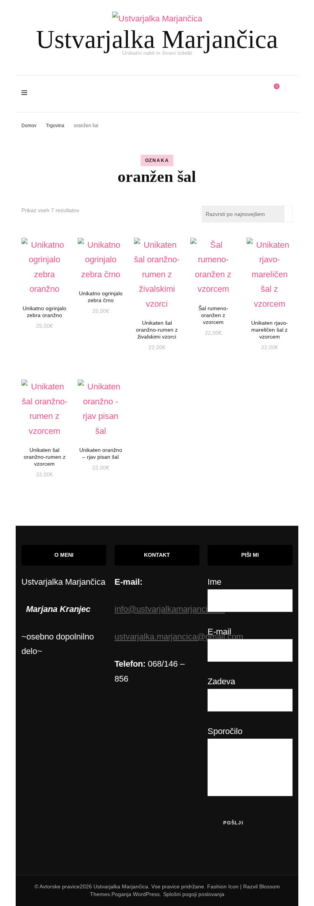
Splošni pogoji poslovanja (193, 894)
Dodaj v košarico (44, 265)
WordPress (146, 894)
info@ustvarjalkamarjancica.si (169, 609)
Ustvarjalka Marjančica (157, 39)
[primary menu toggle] (26, 93)
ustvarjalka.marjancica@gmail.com (178, 636)
